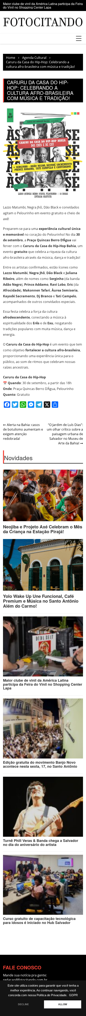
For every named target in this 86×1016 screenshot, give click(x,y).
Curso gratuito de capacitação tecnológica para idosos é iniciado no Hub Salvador (39, 920)
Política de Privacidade (51, 995)
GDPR (73, 995)
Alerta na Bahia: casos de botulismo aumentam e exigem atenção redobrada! (23, 432)
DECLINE (23, 1004)
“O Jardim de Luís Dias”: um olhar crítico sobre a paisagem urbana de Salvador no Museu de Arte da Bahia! (65, 434)
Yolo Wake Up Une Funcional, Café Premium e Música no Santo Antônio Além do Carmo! (40, 601)
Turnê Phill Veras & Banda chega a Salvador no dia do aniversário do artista (40, 842)
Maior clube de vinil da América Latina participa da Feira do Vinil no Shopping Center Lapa (42, 684)
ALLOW (62, 1004)
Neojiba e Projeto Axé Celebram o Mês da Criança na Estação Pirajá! (42, 529)
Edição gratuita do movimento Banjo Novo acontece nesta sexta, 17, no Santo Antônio (40, 6)
